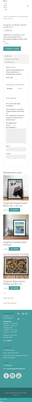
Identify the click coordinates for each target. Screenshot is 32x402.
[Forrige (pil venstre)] (0, 401)
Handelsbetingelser (9, 350)
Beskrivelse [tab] (8, 56)
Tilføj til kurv (12, 48)
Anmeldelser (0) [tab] (9, 62)
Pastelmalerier (13, 16)
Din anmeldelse (11, 127)
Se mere (14, 210)
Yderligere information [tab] (12, 59)
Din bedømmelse (11, 123)
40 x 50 (20, 88)
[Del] (4, 399)
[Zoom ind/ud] (0, 399)
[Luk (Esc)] (6, 399)
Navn (8, 146)
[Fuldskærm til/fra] (2, 399)
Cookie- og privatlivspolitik (11, 353)
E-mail (8, 153)
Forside (5, 16)
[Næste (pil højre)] (2, 401)
